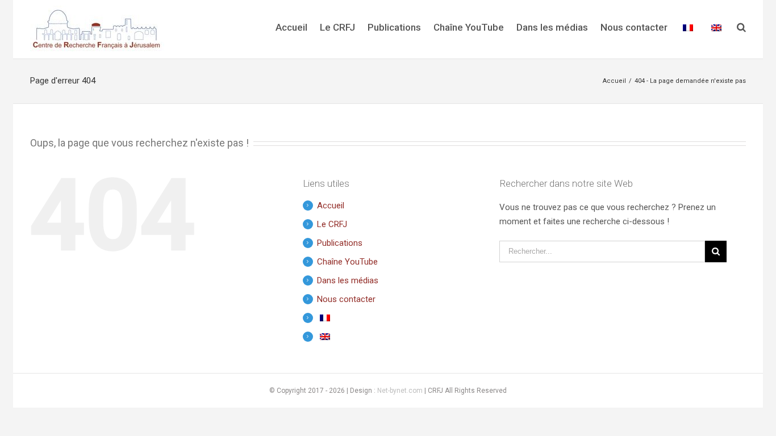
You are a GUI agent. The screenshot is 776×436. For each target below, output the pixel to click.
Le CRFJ (332, 224)
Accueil (330, 205)
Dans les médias (347, 280)
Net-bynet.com (400, 391)
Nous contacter (346, 299)
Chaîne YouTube (347, 262)
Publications (339, 243)
